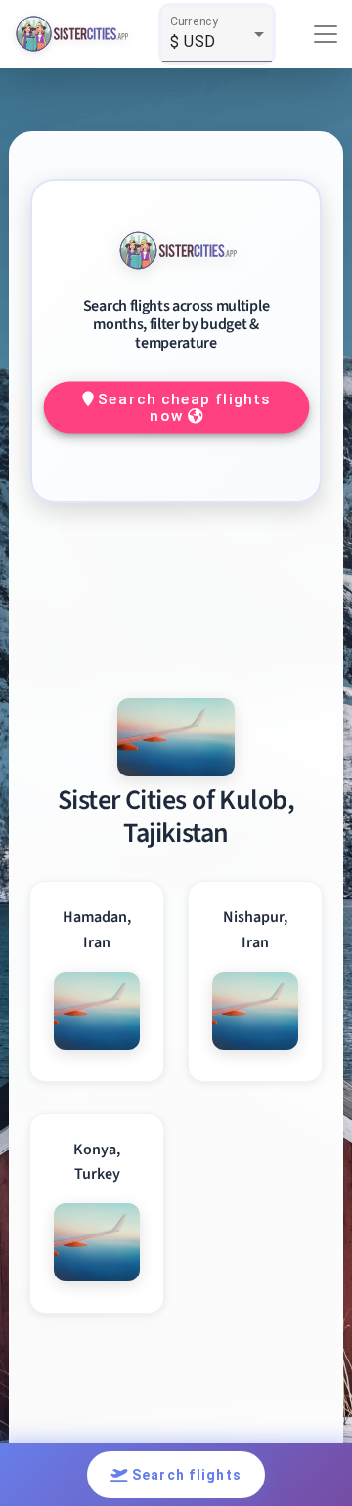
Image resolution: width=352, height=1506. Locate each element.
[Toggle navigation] (325, 34)
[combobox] (217, 42)
